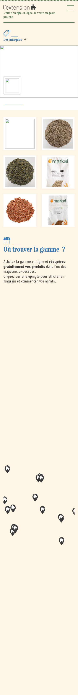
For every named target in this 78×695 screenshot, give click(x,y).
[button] (42, 510)
